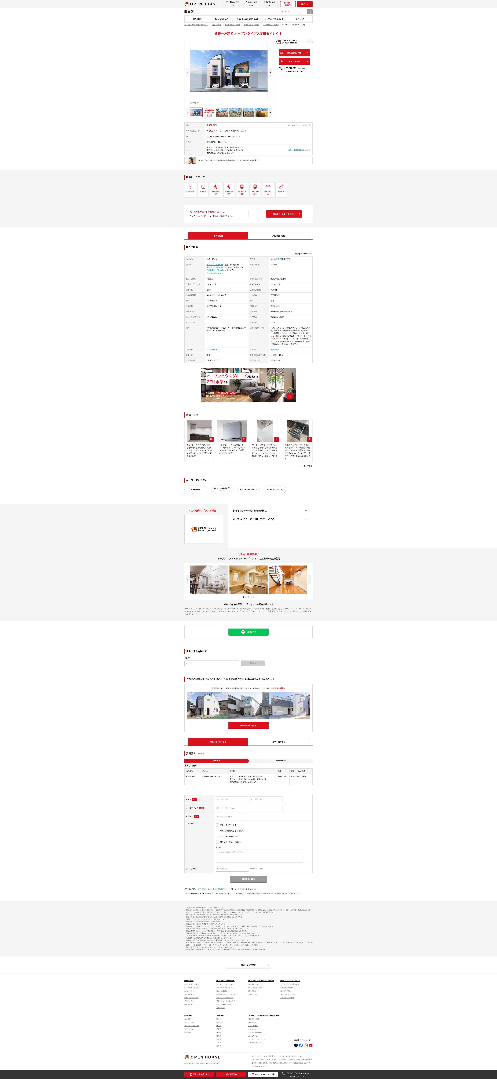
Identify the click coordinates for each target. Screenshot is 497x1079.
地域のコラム (253, 994)
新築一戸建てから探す (192, 984)
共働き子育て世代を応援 (224, 998)
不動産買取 (252, 1022)
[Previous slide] (187, 72)
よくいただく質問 (257, 1059)
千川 (226, 265)
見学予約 (233, 1074)
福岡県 (218, 1046)
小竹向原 (228, 267)
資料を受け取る (248, 879)
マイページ (299, 19)
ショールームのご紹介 (288, 994)
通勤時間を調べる (214, 273)
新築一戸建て (253, 1026)
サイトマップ (256, 1056)
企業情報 (188, 1015)
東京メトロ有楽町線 (215, 265)
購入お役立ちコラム (255, 988)
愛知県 (218, 1036)
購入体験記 (252, 991)
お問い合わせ (271, 1059)
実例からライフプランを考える (227, 994)
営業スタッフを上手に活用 (225, 1001)
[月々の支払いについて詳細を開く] (198, 131)
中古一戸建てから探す (192, 988)
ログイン (304, 4)
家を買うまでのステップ (224, 988)
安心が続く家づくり (223, 991)
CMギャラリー (189, 1029)
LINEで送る (251, 632)
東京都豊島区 (276, 259)
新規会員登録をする (248, 725)
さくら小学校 (212, 349)
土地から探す (189, 991)
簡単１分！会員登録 (284, 214)
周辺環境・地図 (278, 236)
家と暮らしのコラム (255, 984)
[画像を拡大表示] (211, 439)
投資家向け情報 (253, 1019)
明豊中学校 (275, 349)
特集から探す (189, 1004)
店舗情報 (220, 1015)
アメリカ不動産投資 (255, 1032)
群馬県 (218, 1032)
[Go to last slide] (187, 579)
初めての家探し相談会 (224, 1004)
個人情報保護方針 (219, 889)
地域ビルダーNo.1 (286, 988)
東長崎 (220, 270)
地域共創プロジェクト (256, 1043)
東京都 (218, 1019)
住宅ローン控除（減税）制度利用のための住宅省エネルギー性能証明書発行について (280, 1063)
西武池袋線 (211, 270)
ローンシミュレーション (298, 125)
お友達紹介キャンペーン (260, 1066)
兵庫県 (218, 1043)
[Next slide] (270, 72)
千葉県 (218, 1029)
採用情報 (187, 1032)
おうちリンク (253, 1036)
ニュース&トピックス (191, 1026)
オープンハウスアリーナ (256, 1039)
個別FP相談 (220, 1008)
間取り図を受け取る (294, 53)
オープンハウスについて (274, 19)
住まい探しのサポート (222, 19)
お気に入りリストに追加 (265, 1074)
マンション (252, 1029)
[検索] (310, 11)
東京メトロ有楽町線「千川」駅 (222, 489)
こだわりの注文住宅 (287, 998)
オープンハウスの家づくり (289, 984)
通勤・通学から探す (191, 998)
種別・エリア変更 (248, 965)
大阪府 (218, 1039)
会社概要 (187, 1019)
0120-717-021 (294, 68)
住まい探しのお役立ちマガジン (248, 19)
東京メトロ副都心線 (215, 267)
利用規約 (201, 889)
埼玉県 (218, 1026)
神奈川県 (219, 1022)
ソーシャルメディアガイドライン (291, 1056)
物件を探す (197, 19)
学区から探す (189, 1001)
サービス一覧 (189, 1022)
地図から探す (189, 994)
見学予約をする (294, 61)
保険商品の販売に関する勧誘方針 (300, 1059)
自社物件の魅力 (285, 991)
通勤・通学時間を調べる (298, 150)
